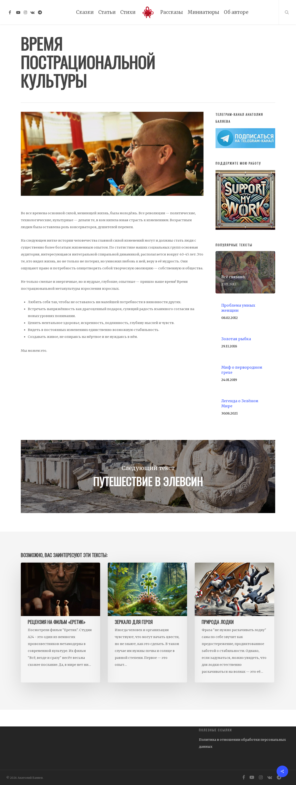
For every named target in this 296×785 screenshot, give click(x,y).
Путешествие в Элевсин (148, 476)
